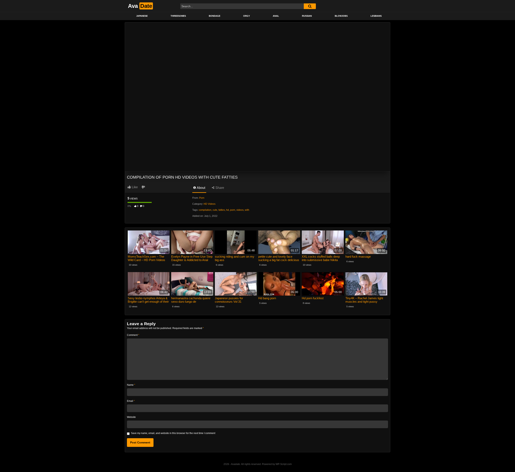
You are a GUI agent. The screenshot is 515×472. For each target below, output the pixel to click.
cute (215, 210)
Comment (133, 335)
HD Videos (209, 204)
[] (310, 6)
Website (131, 417)
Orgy (246, 16)
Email (131, 401)
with (247, 210)
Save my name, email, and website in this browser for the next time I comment (173, 433)
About (200, 187)
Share (219, 187)
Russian (307, 16)
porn (232, 210)
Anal (276, 16)
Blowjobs (341, 16)
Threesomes (178, 16)
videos (240, 210)
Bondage (214, 16)
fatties (221, 210)
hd (227, 210)
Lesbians (376, 16)
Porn (201, 197)
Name (131, 385)
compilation (205, 210)
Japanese (142, 16)
